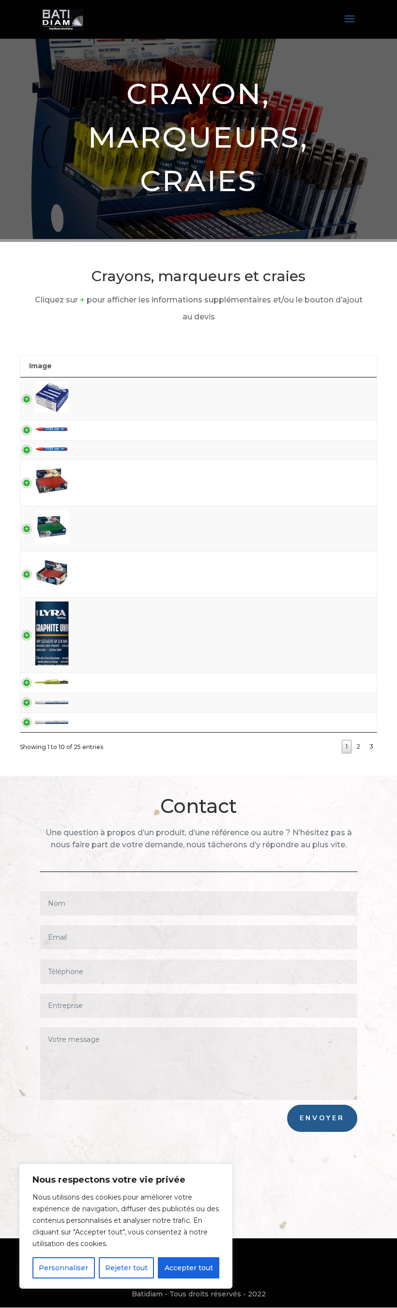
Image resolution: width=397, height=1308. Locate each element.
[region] (125, 1226)
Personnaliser (63, 1267)
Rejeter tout (126, 1267)
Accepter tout (189, 1267)
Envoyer (322, 1118)
